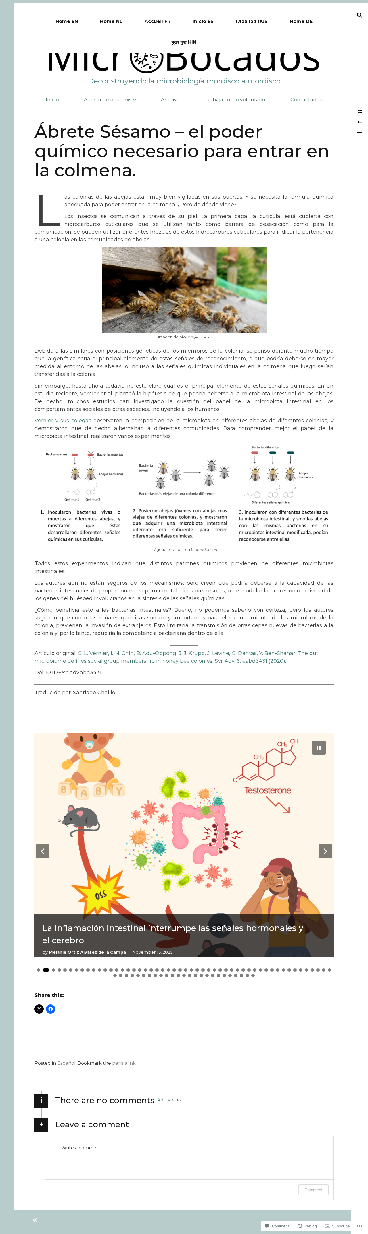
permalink (124, 1063)
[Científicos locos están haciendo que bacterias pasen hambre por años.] (359, 132)
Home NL (111, 21)
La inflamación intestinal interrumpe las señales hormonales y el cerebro (172, 934)
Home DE (301, 21)
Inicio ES (203, 21)
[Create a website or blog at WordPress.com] (35, 1220)
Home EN (66, 21)
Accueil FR (157, 21)
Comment (313, 1189)
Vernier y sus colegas (63, 420)
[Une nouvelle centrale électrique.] (359, 122)
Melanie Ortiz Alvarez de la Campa (87, 952)
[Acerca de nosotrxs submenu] (134, 99)
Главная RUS (252, 21)
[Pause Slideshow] (319, 748)
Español (66, 1063)
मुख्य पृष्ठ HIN (184, 42)
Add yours (169, 1100)
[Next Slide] (325, 851)
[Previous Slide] (42, 851)
